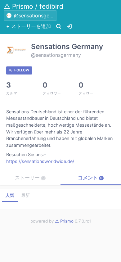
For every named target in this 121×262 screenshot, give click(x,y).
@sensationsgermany (56, 55)
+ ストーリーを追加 (28, 26)
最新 (25, 195)
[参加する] (69, 26)
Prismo (64, 221)
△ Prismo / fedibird (33, 6)
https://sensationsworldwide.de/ (40, 161)
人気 (10, 195)
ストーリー (29, 177)
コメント (90, 177)
